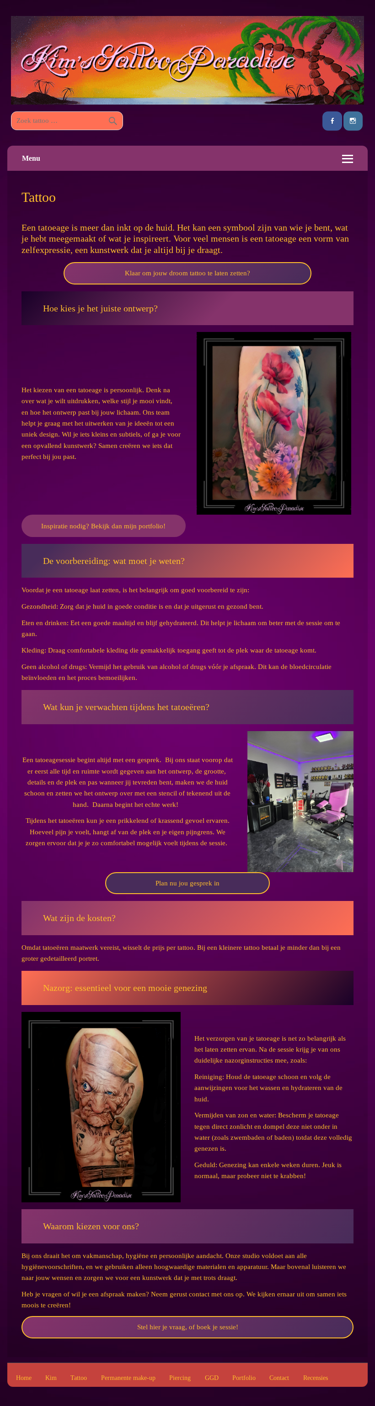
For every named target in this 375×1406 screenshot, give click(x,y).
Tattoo (78, 1378)
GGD (212, 1378)
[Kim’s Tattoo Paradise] (187, 102)
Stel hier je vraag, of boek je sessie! (187, 1327)
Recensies (315, 1378)
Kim (51, 1378)
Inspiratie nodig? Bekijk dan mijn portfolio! (103, 526)
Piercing (180, 1378)
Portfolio (244, 1378)
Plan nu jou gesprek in (187, 883)
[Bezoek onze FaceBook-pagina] (332, 121)
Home (24, 1378)
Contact (279, 1378)
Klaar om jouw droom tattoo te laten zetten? (187, 273)
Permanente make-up (128, 1378)
